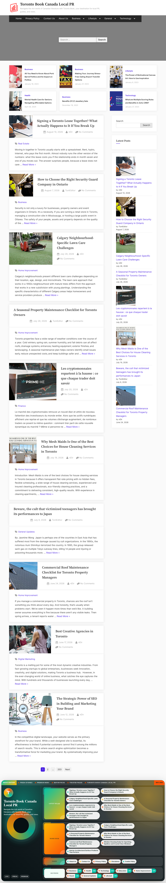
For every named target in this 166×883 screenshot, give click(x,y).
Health (27, 95)
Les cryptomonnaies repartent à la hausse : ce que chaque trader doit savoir (134, 312)
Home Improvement (28, 270)
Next (67, 769)
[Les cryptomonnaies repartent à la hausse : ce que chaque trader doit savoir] (126, 296)
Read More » (29, 165)
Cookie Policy (130, 861)
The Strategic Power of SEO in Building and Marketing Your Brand (77, 704)
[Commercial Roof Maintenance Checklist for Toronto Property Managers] (126, 396)
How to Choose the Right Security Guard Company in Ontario (116, 791)
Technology (125, 18)
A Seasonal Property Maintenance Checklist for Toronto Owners (116, 799)
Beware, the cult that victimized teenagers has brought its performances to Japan (132, 372)
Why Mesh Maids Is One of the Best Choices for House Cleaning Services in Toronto (68, 447)
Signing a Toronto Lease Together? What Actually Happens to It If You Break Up (134, 183)
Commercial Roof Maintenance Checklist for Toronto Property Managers (65, 573)
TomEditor (70, 190)
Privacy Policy (32, 18)
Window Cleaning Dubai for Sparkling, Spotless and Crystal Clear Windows (118, 843)
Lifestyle (92, 18)
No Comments (86, 132)
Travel (71, 876)
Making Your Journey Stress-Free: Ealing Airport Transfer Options (88, 76)
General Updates (26, 531)
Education (122, 871)
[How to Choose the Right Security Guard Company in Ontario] (126, 207)
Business (76, 18)
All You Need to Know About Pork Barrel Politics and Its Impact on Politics (39, 76)
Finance (22, 405)
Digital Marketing (26, 659)
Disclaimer (116, 861)
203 (59, 769)
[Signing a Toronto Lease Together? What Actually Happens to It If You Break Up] (126, 167)
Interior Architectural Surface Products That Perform (83, 851)
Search (119, 121)
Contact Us (49, 18)
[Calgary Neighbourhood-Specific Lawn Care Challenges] (126, 243)
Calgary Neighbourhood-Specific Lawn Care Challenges (75, 243)
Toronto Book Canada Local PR (47, 4)
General (108, 18)
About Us (63, 18)
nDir (71, 131)
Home (19, 18)
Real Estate (23, 143)
